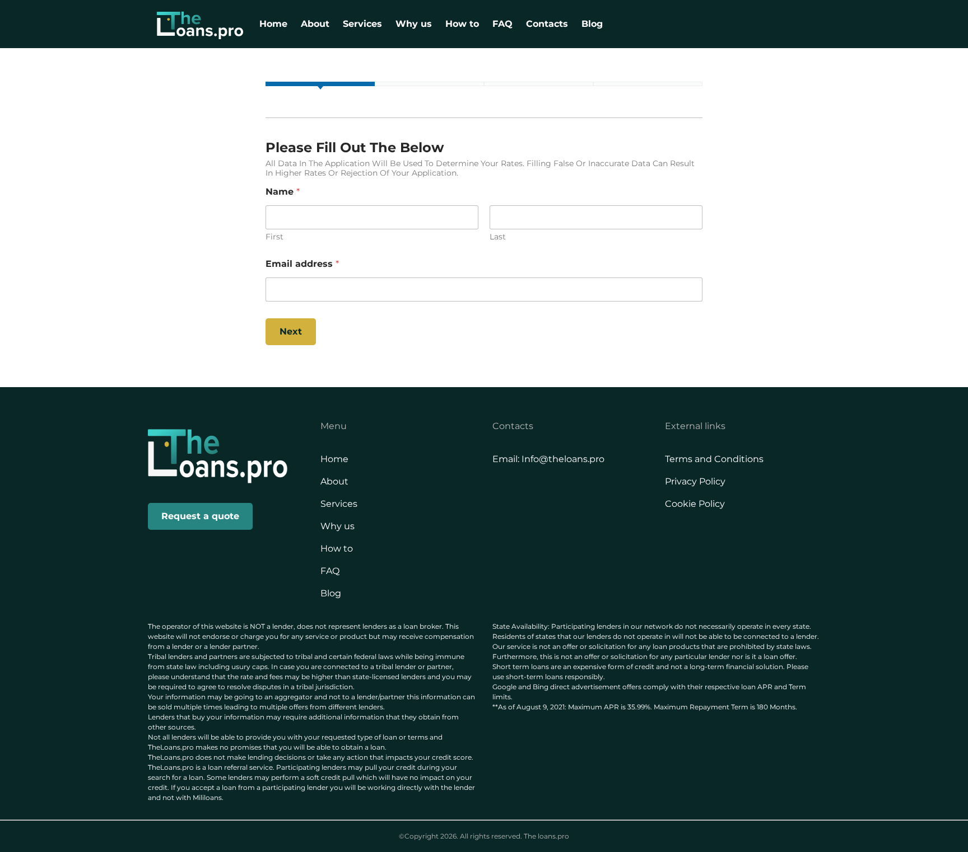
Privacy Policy (695, 481)
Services (362, 23)
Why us (413, 23)
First (274, 237)
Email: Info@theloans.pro (548, 459)
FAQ (502, 23)
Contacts (547, 23)
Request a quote (200, 516)
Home (273, 23)
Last (498, 237)
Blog (592, 23)
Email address (302, 263)
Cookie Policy (695, 503)
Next (291, 331)
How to (462, 23)
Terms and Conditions (714, 459)
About (315, 23)
